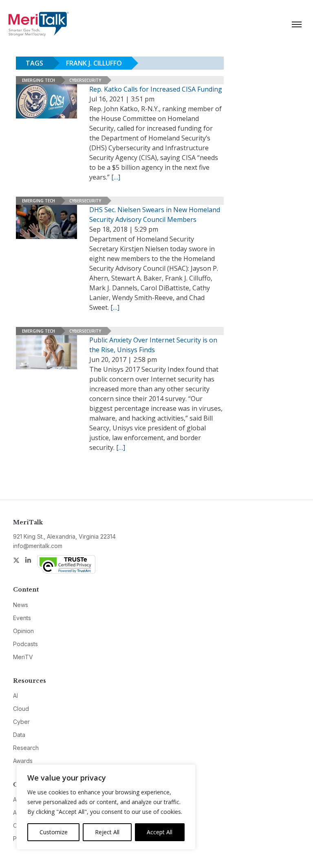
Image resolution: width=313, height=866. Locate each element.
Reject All (107, 832)
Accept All (159, 832)
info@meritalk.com (37, 545)
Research (26, 747)
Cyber (21, 721)
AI (15, 695)
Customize (54, 832)
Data (19, 734)
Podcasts (25, 643)
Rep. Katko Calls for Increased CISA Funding (155, 89)
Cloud (21, 708)
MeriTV (23, 656)
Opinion (23, 630)
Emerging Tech (38, 80)
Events (22, 617)
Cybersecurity (85, 80)
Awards (23, 760)
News (20, 604)
